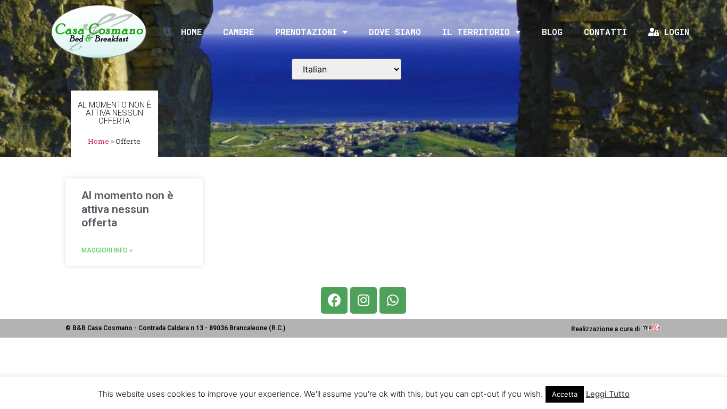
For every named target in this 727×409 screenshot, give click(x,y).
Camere (238, 31)
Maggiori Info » (107, 250)
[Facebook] (334, 300)
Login (674, 31)
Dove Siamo (395, 31)
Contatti (605, 31)
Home (191, 31)
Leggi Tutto (608, 394)
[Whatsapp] (392, 300)
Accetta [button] (564, 394)
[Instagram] (363, 300)
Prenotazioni (306, 31)
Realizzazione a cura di (606, 329)
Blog (552, 31)
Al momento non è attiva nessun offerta (127, 208)
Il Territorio (476, 31)
